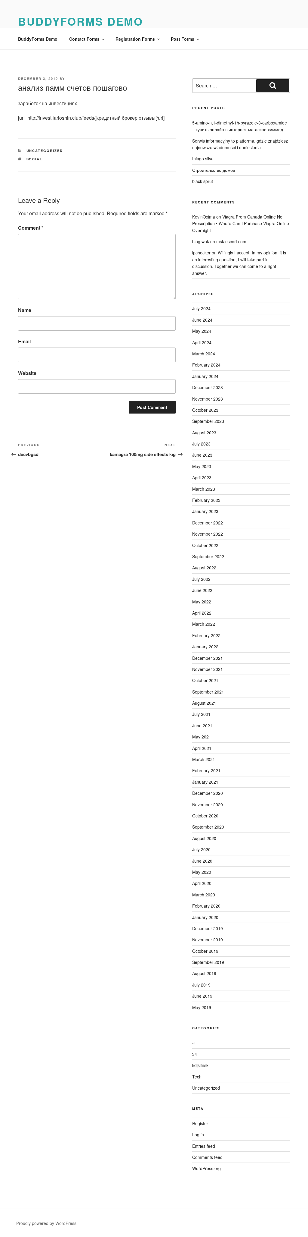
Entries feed (203, 1146)
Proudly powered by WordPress (46, 1223)
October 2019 (205, 951)
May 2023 (201, 466)
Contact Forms (84, 39)
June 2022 (202, 590)
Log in (198, 1135)
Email (24, 341)
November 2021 (207, 669)
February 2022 (206, 635)
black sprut (202, 181)
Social (34, 159)
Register (200, 1123)
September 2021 (208, 692)
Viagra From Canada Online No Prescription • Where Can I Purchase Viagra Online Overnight (240, 223)
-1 (194, 1043)
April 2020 (201, 883)
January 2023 (205, 511)
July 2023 (201, 444)
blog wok (200, 241)
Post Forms (182, 39)
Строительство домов (213, 170)
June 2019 (202, 996)
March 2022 (203, 624)
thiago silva (203, 159)
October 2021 (205, 680)
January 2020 (205, 917)
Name (24, 310)
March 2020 (203, 895)
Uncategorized (44, 150)
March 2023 (203, 489)
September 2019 (208, 962)
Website (27, 373)
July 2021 (201, 714)
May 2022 (201, 602)
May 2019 (201, 1007)
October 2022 (205, 545)
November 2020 (207, 804)
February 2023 (206, 500)
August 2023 (204, 433)
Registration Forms (135, 39)
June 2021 (202, 725)
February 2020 (206, 906)
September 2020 (208, 827)
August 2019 (204, 973)
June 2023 (202, 455)
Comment (30, 227)
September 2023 (208, 421)
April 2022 (201, 613)
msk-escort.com (231, 241)
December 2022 (207, 523)
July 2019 (201, 985)
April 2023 (201, 477)
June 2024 (202, 320)
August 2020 (204, 838)
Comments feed (207, 1157)
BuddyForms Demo (80, 21)
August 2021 (204, 703)
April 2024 (201, 342)
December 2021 (207, 658)
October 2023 (205, 410)
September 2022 (208, 556)
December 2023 (207, 387)
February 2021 (206, 770)
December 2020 (207, 793)
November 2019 (207, 939)
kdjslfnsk (200, 1065)
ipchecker (201, 253)
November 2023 (207, 399)
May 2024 (201, 331)
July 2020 (201, 849)
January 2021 (205, 782)
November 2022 (207, 534)
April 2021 (201, 748)
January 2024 (205, 376)
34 (194, 1054)
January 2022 (205, 647)
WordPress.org (206, 1168)
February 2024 (206, 365)
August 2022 (204, 568)
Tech (197, 1077)
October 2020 (205, 816)
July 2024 (201, 308)
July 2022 (201, 579)
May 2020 (201, 872)
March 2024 (203, 354)
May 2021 (201, 737)
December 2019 (207, 928)
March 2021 (203, 759)
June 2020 (202, 861)
